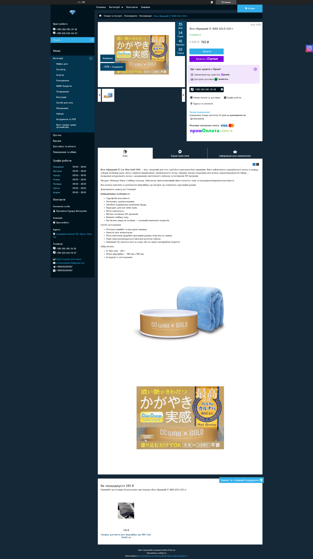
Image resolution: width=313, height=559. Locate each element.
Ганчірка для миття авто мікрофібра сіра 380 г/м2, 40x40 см (126, 536)
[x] (257, 165)
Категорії (114, 7)
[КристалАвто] (72, 13)
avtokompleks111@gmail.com (70, 263)
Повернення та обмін (64, 152)
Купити (207, 51)
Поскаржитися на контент (150, 556)
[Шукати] (92, 40)
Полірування (62, 91)
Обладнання (62, 108)
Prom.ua (171, 550)
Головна (101, 7)
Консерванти (130, 15)
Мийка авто (62, 64)
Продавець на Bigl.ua (156, 553)
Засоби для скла (64, 102)
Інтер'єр (60, 75)
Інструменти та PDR (66, 119)
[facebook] (254, 165)
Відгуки (57, 140)
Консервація (145, 15)
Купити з (201, 59)
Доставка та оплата (64, 146)
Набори (60, 113)
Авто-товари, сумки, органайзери (66, 126)
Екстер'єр (61, 69)
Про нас (57, 135)
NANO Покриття (64, 86)
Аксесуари (61, 97)
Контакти (132, 7)
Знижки (145, 7)
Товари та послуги (113, 15)
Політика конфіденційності (175, 556)
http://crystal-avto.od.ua (68, 259)
